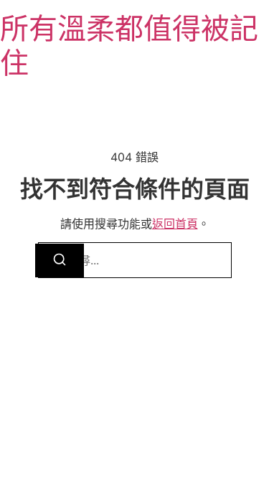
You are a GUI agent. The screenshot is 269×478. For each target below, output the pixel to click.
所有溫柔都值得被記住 (129, 45)
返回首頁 (175, 223)
